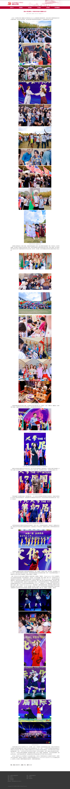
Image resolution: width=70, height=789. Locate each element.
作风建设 (39, 7)
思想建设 (21, 7)
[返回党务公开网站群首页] (15, 2)
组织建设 (30, 7)
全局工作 (12, 7)
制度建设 (48, 7)
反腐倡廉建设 (57, 7)
